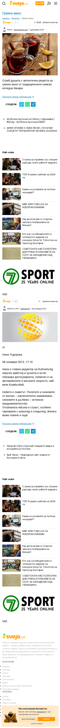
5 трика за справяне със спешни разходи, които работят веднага (39, 161)
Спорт (5, 673)
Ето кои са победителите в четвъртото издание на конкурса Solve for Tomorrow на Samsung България (39, 238)
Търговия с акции (10, 689)
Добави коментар (50, 22)
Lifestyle (6, 676)
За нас (5, 696)
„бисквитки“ (41, 712)
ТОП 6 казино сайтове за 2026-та (39, 176)
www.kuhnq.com (21, 30)
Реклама (6, 699)
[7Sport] (30, 277)
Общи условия (9, 703)
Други (5, 682)
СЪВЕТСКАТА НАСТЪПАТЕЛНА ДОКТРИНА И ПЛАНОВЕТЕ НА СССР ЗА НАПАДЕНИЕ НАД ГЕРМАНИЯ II (39, 253)
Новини (6, 666)
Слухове (6, 669)
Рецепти (16, 18)
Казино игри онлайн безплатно (17, 686)
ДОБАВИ (39, 3)
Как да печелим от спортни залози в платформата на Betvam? (37, 222)
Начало (5, 18)
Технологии (8, 679)
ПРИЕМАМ (46, 719)
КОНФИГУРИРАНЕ (37, 723)
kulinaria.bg (25, 309)
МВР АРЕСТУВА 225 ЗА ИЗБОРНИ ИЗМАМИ (35, 206)
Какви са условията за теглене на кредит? (38, 191)
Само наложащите (28, 719)
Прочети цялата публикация (17, 96)
